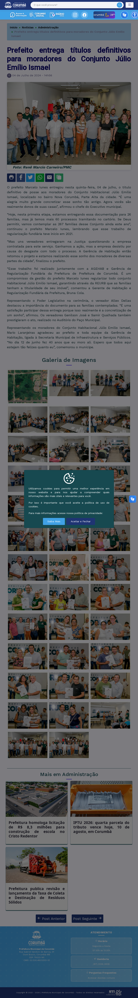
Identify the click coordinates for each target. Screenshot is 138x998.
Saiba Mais (53, 521)
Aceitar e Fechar (81, 521)
